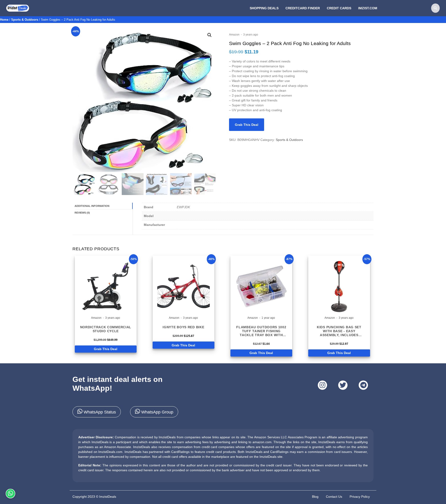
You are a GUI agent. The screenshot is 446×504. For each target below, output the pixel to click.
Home (4, 19)
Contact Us (334, 496)
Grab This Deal (246, 125)
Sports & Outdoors (24, 19)
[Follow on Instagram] (322, 385)
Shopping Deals (264, 8)
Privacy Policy (360, 496)
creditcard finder (302, 8)
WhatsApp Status (99, 412)
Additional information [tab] (92, 206)
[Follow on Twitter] (343, 385)
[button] (209, 35)
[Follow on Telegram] (363, 385)
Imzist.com (367, 8)
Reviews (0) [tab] (82, 212)
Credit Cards (339, 8)
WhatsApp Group (156, 412)
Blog (315, 496)
